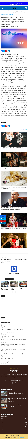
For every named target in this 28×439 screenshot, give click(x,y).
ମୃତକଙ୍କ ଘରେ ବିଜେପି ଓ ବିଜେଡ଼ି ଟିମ (22, 288)
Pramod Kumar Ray (5, 26)
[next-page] (14, 292)
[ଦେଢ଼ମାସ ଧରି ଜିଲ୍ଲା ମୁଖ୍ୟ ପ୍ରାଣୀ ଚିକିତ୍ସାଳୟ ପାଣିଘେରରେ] (14, 284)
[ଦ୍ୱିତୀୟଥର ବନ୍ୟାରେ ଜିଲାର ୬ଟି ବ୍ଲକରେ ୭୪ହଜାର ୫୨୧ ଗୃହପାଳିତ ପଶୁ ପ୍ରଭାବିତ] (5, 284)
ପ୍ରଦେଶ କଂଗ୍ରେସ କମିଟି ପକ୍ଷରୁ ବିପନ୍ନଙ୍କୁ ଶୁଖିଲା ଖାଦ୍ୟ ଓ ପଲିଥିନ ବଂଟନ (13, 349)
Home (2, 11)
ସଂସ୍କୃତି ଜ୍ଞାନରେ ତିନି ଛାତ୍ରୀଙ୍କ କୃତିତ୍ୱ (8, 336)
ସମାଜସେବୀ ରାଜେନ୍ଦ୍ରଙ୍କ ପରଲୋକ (8, 358)
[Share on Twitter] (4, 51)
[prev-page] (13, 292)
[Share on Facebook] (2, 51)
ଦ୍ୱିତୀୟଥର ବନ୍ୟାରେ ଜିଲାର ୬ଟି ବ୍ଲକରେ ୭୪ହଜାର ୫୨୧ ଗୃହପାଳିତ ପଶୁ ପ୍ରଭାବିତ (5, 288)
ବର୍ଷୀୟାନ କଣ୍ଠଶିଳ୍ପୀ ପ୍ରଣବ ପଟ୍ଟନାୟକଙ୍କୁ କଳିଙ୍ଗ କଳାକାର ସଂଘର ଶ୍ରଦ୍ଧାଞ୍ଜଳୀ (13, 345)
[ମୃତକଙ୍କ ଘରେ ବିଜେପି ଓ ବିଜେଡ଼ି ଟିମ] (23, 284)
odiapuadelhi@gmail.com (17, 380)
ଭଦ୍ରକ (10, 14)
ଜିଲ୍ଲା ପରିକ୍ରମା (8, 11)
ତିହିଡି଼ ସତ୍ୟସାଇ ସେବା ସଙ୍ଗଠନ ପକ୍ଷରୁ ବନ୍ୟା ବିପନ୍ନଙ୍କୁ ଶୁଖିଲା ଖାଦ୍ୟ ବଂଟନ (13, 340)
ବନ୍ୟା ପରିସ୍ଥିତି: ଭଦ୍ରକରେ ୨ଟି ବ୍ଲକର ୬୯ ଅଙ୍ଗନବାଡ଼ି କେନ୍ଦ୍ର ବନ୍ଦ (13, 354)
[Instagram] (15, 383)
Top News (3, 424)
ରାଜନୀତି (2, 426)
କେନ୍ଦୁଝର (2, 428)
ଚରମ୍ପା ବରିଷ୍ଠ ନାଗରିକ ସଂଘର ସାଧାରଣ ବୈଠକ (21, 260)
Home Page (6, 435)
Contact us (12, 435)
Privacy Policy (17, 435)
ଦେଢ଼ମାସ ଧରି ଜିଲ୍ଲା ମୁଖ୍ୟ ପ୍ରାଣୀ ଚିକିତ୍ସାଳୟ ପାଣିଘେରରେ (14, 288)
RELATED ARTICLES (9, 278)
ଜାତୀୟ (2, 422)
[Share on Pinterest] (6, 51)
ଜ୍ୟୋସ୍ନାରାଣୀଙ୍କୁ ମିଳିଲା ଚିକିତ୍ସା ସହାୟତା (9, 362)
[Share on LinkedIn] (9, 51)
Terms (23, 435)
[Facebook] (12, 383)
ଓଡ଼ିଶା (2, 418)
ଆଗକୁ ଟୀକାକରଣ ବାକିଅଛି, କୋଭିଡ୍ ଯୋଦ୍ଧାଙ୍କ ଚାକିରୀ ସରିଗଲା (6, 261)
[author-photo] (14, 269)
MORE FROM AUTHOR (18, 278)
